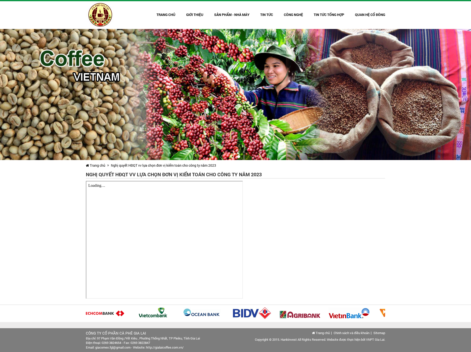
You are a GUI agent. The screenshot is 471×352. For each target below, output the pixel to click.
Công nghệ (293, 14)
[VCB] (144, 313)
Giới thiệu (194, 14)
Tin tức (266, 14)
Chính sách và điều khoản (351, 333)
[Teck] (95, 313)
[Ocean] (193, 313)
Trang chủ (166, 14)
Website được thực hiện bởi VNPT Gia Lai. (356, 339)
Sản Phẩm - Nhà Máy (231, 14)
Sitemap (379, 333)
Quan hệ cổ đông (370, 14)
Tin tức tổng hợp (329, 14)
